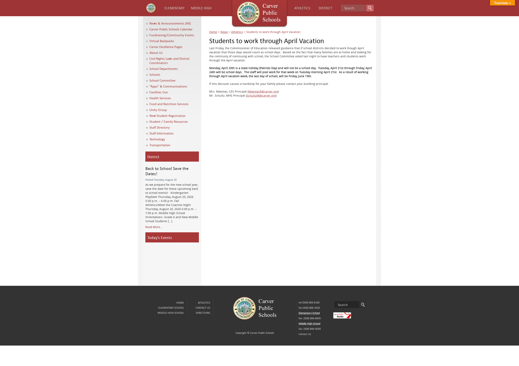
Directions (203, 313)
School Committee (162, 80)
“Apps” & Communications (168, 86)
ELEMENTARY (174, 8)
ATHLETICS (302, 8)
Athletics (237, 32)
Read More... (154, 227)
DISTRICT (325, 8)
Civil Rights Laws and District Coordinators (169, 60)
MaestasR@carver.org (263, 91)
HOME (180, 302)
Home (213, 32)
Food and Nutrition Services (169, 104)
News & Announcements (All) (170, 23)
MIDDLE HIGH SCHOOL (171, 313)
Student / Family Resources (168, 121)
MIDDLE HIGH (201, 8)
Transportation (159, 145)
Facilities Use (158, 92)
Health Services (160, 98)
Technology (157, 139)
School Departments (163, 68)
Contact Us (203, 307)
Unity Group (158, 110)
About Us (156, 52)
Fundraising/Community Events (171, 35)
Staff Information (161, 133)
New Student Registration (167, 115)
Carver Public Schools (262, 333)
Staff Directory (159, 127)
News (224, 32)
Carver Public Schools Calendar (171, 29)
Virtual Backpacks (161, 41)
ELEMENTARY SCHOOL (171, 307)
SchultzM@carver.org (261, 95)
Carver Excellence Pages (165, 47)
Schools (154, 74)
